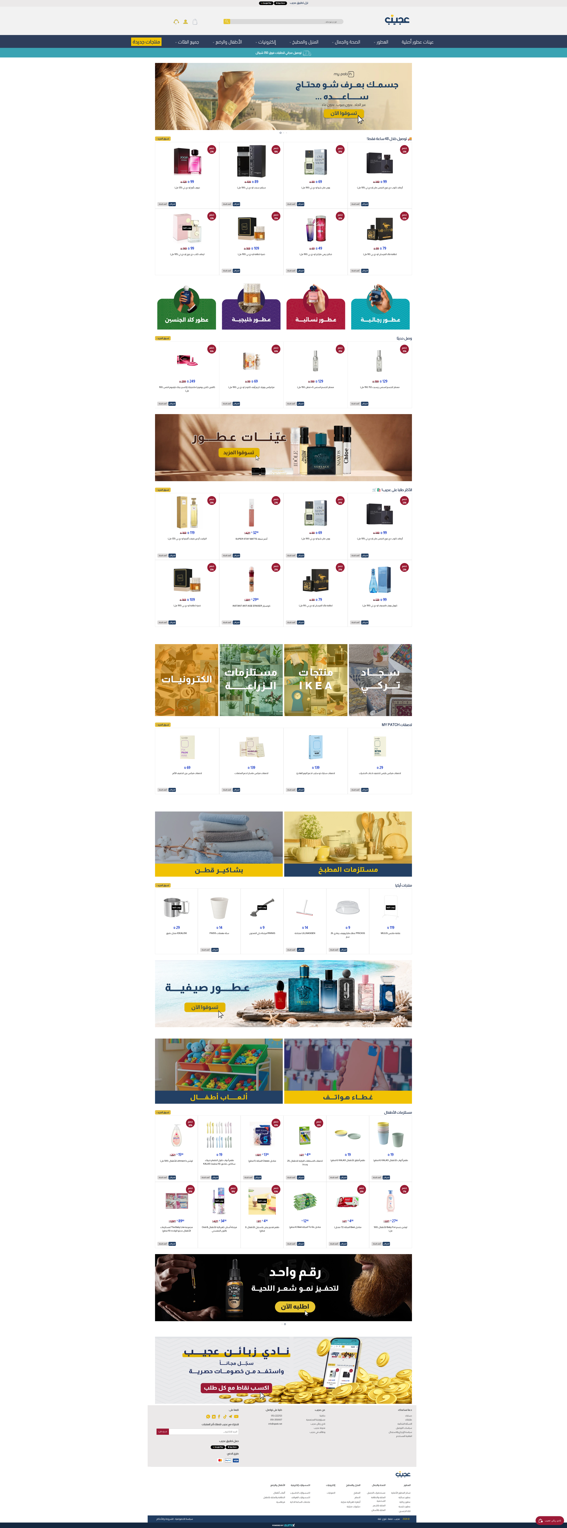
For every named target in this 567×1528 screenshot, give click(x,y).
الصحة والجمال (347, 41)
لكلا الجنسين (404, 1511)
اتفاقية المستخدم (404, 1436)
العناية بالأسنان (378, 1510)
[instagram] (213, 1418)
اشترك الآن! (162, 1432)
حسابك (408, 1415)
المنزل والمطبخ (304, 41)
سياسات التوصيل (404, 1428)
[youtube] (236, 1418)
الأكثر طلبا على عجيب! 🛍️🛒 (392, 490)
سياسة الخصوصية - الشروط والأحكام (175, 1519)
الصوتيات (331, 1493)
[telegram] (230, 1418)
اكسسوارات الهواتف (300, 1497)
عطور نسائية (404, 1497)
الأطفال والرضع (228, 41)
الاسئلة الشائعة (404, 1424)
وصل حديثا (404, 338)
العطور (381, 41)
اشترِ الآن (365, 204)
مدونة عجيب (319, 1428)
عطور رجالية (404, 1502)
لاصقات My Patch (397, 725)
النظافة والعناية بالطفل (274, 1497)
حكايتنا (322, 1415)
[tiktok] (225, 1418)
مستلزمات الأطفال (398, 1112)
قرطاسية (280, 1502)
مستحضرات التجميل (376, 1493)
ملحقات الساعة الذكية (300, 1502)
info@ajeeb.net (275, 1424)
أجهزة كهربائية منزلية (350, 1502)
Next (405, 96)
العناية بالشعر (379, 1505)
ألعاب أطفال (279, 1493)
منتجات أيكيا (403, 885)
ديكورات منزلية (353, 1506)
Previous (161, 96)
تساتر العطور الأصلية (400, 1493)
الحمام (357, 1497)
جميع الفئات (188, 41)
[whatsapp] (208, 1418)
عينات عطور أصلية (418, 41)
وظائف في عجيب (317, 1432)
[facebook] (219, 1418)
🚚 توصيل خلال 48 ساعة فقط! (389, 139)
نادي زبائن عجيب (318, 1424)
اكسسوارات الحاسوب (300, 1493)
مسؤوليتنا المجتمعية (315, 1419)
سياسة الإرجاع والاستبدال (400, 1432)
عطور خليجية (404, 1506)
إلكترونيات (266, 41)
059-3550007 (276, 1419)
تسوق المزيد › (163, 138)
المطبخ (357, 1493)
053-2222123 (276, 1415)
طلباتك (408, 1419)
